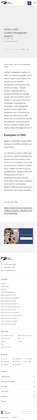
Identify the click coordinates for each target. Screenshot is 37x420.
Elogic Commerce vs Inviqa (8, 324)
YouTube (17, 361)
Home (5, 64)
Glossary (11, 64)
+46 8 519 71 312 (9, 267)
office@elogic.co (10, 270)
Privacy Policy (5, 417)
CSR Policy (15, 417)
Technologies (5, 286)
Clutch (5, 359)
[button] (35, 3)
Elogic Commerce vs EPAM (8, 301)
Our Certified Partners (7, 335)
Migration (3, 401)
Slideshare (18, 359)
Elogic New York (5, 338)
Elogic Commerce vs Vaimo (8, 295)
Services (3, 283)
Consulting (4, 386)
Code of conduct (6, 347)
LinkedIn (5, 364)
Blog (2, 344)
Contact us (30, 3)
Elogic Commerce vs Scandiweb (10, 298)
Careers (3, 341)
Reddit (29, 361)
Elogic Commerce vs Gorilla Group (10, 306)
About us (3, 289)
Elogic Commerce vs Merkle (9, 318)
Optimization (4, 391)
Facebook (6, 361)
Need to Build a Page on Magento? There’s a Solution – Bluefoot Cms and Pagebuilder (18, 210)
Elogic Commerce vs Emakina (9, 321)
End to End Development (8, 381)
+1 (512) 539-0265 (10, 264)
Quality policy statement (25, 335)
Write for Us (21, 338)
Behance (29, 359)
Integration (4, 396)
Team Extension (5, 376)
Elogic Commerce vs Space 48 (9, 303)
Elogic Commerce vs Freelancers (10, 312)
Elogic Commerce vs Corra (8, 309)
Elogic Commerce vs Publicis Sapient (11, 315)
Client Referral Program (7, 292)
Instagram (18, 364)
